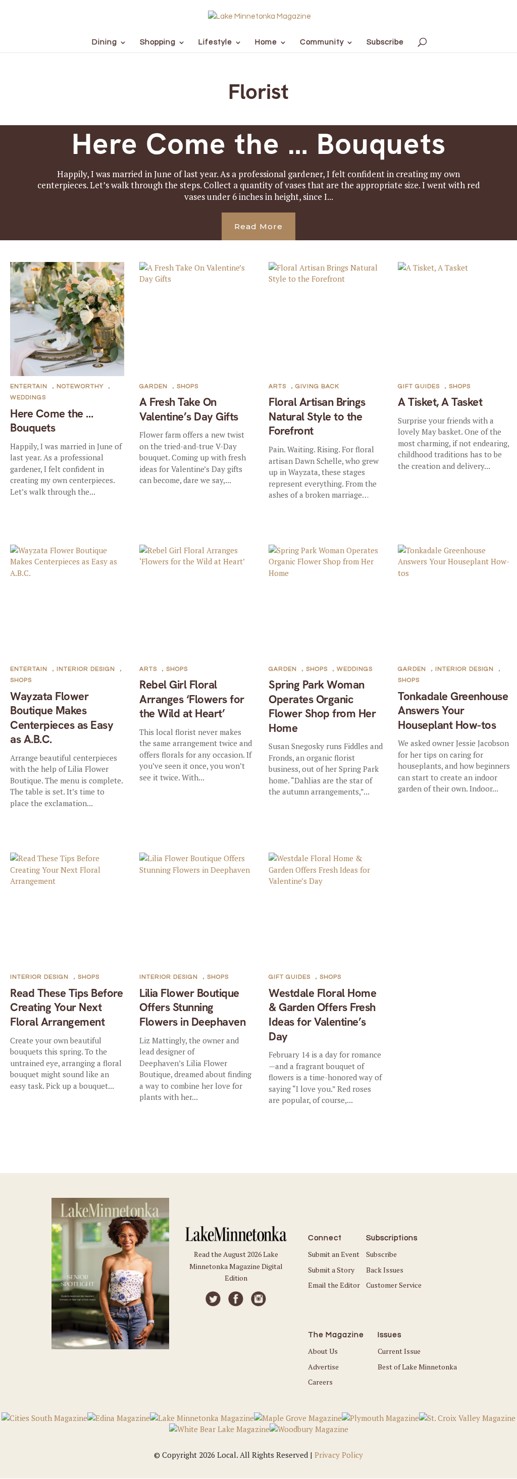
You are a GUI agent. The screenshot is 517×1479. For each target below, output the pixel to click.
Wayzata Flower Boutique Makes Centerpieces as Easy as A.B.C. (61, 718)
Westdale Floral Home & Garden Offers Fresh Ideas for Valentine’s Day (322, 1015)
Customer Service (394, 1285)
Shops (187, 386)
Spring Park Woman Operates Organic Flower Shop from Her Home (322, 706)
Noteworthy (80, 386)
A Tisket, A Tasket (440, 402)
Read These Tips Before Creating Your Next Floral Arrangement (66, 1007)
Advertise (323, 1366)
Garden (153, 386)
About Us (323, 1351)
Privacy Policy (339, 1455)
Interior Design (86, 669)
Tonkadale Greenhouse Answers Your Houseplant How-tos (453, 710)
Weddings (28, 397)
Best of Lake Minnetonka (417, 1366)
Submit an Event (333, 1254)
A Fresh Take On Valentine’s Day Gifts (188, 409)
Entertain (28, 386)
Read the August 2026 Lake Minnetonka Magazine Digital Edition (236, 1266)
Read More (258, 226)
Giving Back (317, 386)
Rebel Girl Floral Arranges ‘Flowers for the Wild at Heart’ (191, 699)
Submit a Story (331, 1270)
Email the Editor (334, 1285)
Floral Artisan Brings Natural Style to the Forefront (317, 416)
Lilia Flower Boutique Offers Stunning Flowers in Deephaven (192, 1007)
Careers (320, 1382)
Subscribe (381, 1254)
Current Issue (399, 1351)
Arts (277, 386)
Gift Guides (419, 386)
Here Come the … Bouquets (259, 144)
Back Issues (384, 1270)
